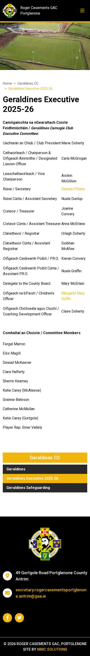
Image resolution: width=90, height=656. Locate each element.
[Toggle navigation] (82, 10)
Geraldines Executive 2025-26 (32, 478)
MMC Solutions (52, 649)
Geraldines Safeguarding (28, 487)
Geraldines (15, 469)
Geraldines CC (28, 84)
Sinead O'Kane (73, 189)
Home (7, 84)
